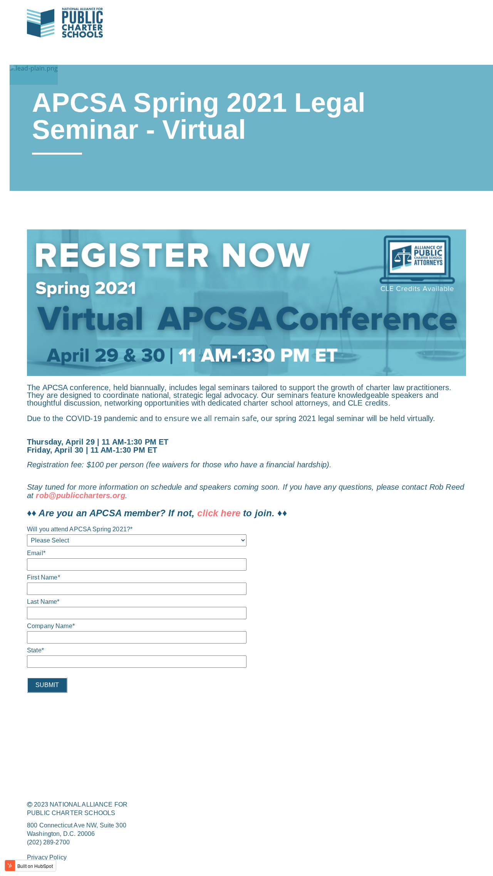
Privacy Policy (47, 857)
